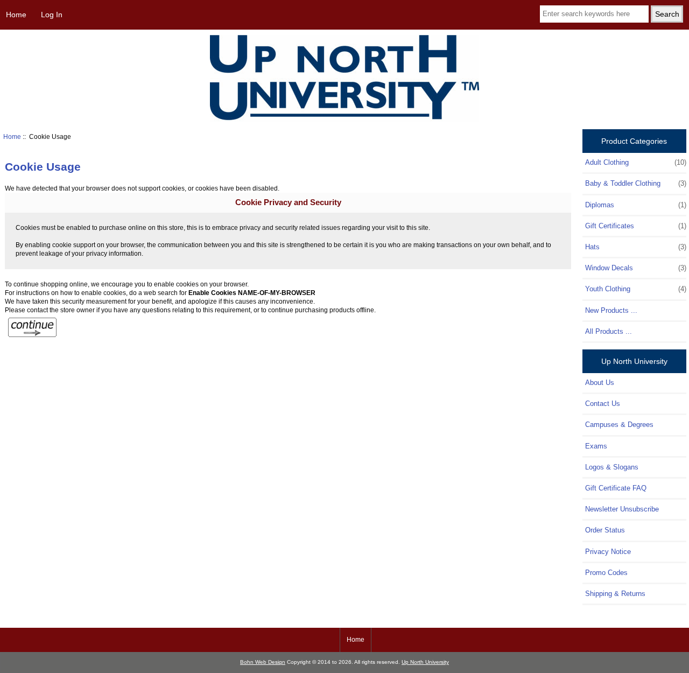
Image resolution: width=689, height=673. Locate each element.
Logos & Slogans (611, 467)
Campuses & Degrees (619, 424)
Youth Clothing (635, 289)
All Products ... (608, 331)
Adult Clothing (635, 162)
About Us (599, 382)
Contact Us (602, 403)
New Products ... (611, 310)
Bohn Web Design (262, 662)
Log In (51, 14)
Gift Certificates (635, 226)
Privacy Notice (608, 552)
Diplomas (635, 205)
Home (16, 14)
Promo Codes (606, 573)
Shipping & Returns (615, 594)
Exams (596, 446)
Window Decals (635, 268)
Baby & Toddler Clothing (635, 183)
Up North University (425, 662)
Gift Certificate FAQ (615, 488)
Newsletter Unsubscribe (622, 509)
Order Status (605, 530)
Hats (635, 247)
